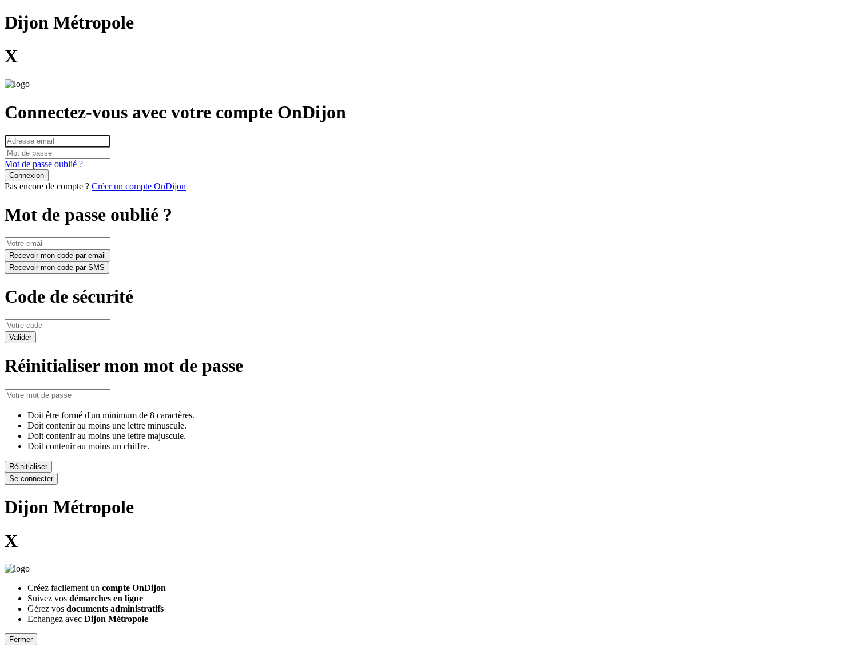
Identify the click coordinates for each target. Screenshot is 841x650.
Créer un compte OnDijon (139, 186)
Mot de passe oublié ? (44, 164)
